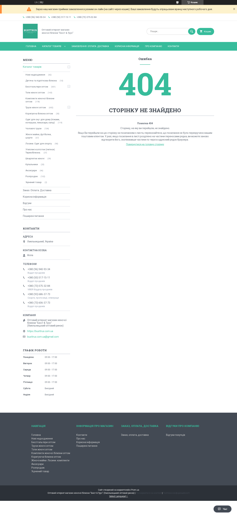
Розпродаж (32, 176)
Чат (225, 509)
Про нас (27, 209)
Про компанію (153, 46)
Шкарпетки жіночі (35, 158)
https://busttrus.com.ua (40, 331)
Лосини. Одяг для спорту (39, 143)
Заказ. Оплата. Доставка (37, 190)
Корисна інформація (127, 46)
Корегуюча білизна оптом (39, 113)
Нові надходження (35, 74)
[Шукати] (191, 31)
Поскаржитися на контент (149, 493)
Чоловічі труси (33, 128)
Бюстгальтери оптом (37, 86)
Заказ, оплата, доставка (135, 435)
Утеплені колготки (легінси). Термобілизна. (40, 151)
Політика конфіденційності (176, 493)
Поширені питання (33, 216)
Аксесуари (31, 170)
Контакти (173, 46)
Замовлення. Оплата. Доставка (90, 46)
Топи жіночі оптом (35, 92)
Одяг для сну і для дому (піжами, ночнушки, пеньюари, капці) (43, 121)
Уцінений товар (34, 182)
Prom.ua (135, 490)
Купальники (32, 164)
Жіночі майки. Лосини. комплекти (50, 460)
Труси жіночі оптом (36, 107)
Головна (31, 46)
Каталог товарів (51, 46)
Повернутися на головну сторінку (145, 144)
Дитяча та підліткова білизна (41, 80)
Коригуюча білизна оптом (46, 456)
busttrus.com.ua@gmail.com (43, 336)
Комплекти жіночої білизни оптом (40, 100)
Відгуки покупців (175, 435)
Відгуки (27, 203)
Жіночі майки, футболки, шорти (38, 136)
